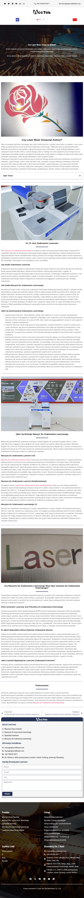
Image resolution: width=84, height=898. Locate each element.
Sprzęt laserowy (9, 724)
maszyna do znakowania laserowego (17, 251)
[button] (17, 19)
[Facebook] (16, 3)
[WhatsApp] (24, 3)
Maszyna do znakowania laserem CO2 (15, 460)
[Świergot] (8, 3)
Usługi (47, 812)
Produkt (5, 812)
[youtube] (5, 3)
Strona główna (12, 56)
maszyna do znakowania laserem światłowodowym (33, 485)
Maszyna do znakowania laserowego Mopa (48, 703)
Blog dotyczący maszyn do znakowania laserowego (35, 56)
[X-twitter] (35, 879)
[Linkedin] (12, 3)
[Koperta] (20, 3)
